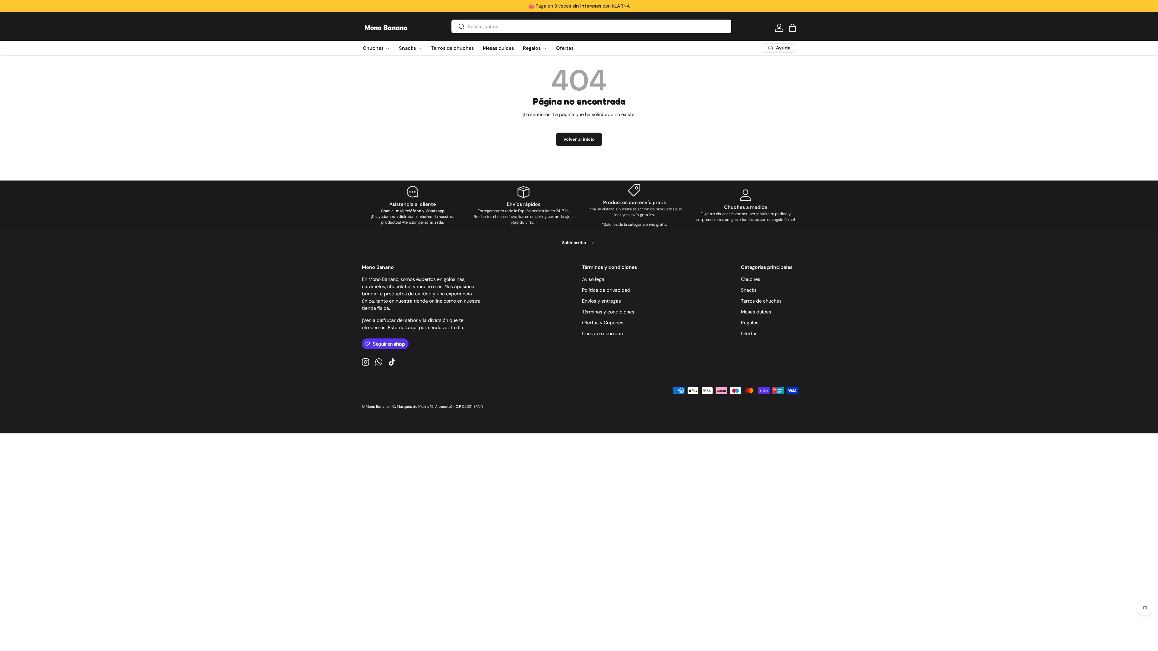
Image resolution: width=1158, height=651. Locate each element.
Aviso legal (594, 279)
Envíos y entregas (601, 301)
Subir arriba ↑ (576, 242)
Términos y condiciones (608, 312)
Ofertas (565, 48)
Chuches (373, 48)
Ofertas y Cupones (602, 322)
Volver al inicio (579, 139)
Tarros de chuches (452, 48)
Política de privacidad (606, 290)
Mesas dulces (498, 48)
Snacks (407, 48)
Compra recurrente (603, 333)
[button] (792, 27)
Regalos (532, 48)
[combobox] (591, 26)
